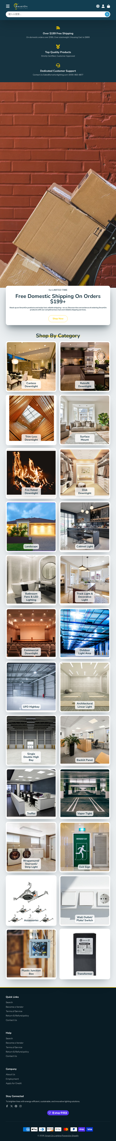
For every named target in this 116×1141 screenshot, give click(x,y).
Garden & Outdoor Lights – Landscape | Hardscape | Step (31, 526)
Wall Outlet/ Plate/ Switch (84, 900)
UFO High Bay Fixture (31, 687)
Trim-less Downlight (31, 420)
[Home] (21, 6)
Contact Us (11, 1020)
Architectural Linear (84, 687)
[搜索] (107, 14)
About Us (10, 1074)
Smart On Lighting (53, 1135)
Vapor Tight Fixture (84, 793)
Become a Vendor (14, 1007)
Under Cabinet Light (84, 526)
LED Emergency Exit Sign (84, 847)
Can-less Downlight (31, 366)
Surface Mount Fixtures (84, 420)
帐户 (103, 6)
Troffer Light (31, 793)
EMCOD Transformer (84, 954)
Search (9, 1002)
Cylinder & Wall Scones (31, 580)
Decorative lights (84, 580)
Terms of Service (14, 1011)
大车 (108, 6)
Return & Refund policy (17, 1015)
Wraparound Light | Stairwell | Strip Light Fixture (31, 847)
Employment (12, 1079)
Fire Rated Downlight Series (31, 473)
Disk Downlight (84, 473)
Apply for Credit (14, 1083)
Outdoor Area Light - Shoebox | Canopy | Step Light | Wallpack (84, 633)
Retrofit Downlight (84, 366)
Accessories (31, 900)
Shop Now (58, 318)
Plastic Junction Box (31, 954)
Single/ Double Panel (31, 740)
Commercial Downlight (31, 633)
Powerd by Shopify (70, 1135)
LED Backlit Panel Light (84, 740)
